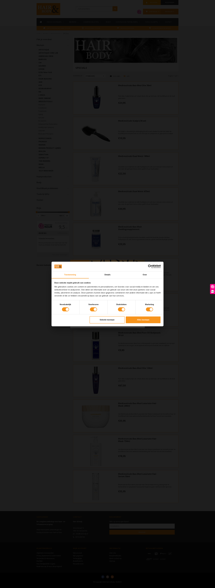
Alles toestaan (143, 320)
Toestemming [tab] (70, 275)
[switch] (93, 309)
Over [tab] (145, 275)
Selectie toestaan (107, 320)
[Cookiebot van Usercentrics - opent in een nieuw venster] (150, 266)
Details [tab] (108, 275)
